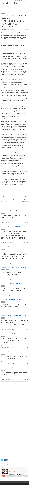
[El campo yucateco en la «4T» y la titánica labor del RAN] (14, 267)
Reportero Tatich (9, 3)
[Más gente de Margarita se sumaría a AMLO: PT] (14, 367)
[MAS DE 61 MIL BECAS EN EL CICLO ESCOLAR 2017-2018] (14, 351)
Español (20, 0)
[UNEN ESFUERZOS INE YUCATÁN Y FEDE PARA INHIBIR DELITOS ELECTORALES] (14, 333)
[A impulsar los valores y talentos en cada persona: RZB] (14, 210)
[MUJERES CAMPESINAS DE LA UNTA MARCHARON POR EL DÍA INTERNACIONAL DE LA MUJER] (14, 315)
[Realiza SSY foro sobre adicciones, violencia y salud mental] (14, 299)
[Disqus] (14, 402)
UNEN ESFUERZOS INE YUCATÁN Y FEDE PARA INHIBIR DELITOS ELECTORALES (13, 341)
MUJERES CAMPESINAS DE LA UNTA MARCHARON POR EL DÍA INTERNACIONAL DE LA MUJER (14, 322)
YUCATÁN (2, 213)
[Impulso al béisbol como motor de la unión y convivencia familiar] (14, 283)
